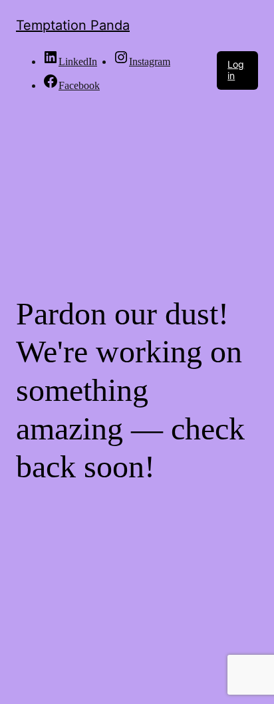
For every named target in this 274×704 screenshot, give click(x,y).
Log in (235, 70)
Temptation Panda (73, 25)
